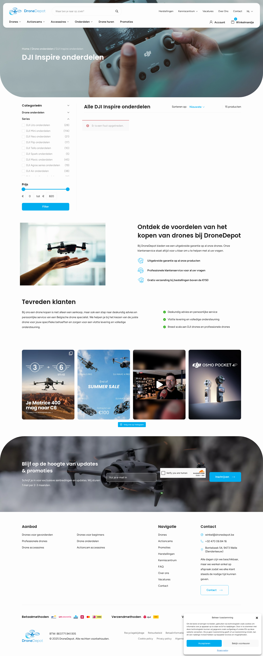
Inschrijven (222, 476)
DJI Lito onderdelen (47, 125)
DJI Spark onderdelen (47, 153)
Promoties (126, 21)
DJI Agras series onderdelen (47, 165)
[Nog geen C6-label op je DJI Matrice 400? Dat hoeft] (48, 384)
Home (25, 48)
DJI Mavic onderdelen (47, 159)
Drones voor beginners (90, 534)
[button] (256, 617)
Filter (45, 206)
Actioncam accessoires (91, 547)
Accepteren (204, 643)
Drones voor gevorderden (37, 534)
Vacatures (208, 11)
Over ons (223, 11)
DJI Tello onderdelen (47, 148)
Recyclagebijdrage (134, 632)
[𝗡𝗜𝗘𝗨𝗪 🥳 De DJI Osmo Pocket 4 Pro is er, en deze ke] (215, 384)
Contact (237, 11)
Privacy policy (222, 650)
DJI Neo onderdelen (47, 136)
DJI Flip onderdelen (47, 142)
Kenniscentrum (186, 11)
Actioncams (34, 21)
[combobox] (197, 107)
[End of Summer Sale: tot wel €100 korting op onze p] (103, 384)
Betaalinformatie (175, 632)
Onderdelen (82, 21)
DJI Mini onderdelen (47, 131)
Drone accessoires (33, 547)
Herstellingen (166, 11)
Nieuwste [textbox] (195, 106)
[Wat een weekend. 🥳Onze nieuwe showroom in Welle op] (159, 384)
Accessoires (58, 21)
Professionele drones (34, 541)
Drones (13, 21)
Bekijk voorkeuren (241, 643)
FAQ (161, 566)
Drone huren (106, 21)
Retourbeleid (155, 632)
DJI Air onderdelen (47, 171)
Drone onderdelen (43, 48)
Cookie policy (145, 638)
